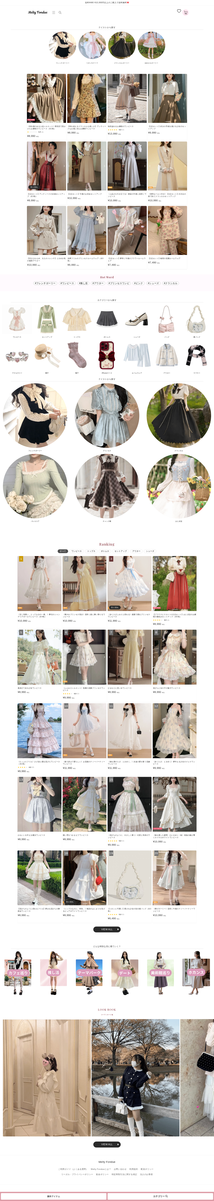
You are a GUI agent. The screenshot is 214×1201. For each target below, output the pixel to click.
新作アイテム (53, 1196)
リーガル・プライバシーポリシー (77, 1174)
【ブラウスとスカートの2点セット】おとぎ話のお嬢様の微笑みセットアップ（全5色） (174, 615)
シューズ (150, 551)
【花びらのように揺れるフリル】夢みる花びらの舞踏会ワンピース (39, 910)
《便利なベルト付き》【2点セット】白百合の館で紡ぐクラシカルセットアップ (167, 195)
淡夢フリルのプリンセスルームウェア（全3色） (86, 259)
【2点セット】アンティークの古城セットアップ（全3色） (46, 195)
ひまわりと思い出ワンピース (120, 688)
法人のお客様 (146, 1174)
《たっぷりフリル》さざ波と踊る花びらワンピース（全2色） (39, 763)
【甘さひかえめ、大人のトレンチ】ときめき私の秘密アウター (46, 259)
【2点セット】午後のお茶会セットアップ (85, 194)
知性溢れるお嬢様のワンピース (120, 126)
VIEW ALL (107, 1144)
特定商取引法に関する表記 (124, 1174)
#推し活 (83, 283)
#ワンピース (67, 283)
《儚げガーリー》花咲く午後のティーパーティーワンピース (174, 910)
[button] (54, 12)
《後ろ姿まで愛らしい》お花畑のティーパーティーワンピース (84, 763)
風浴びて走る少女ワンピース (30, 688)
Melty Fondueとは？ (101, 1169)
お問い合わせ (120, 1169)
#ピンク (138, 283)
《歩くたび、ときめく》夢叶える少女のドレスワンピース (174, 763)
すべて (63, 551)
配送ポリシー (147, 1169)
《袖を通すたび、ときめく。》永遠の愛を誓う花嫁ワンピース (129, 763)
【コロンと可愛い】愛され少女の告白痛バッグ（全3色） (129, 910)
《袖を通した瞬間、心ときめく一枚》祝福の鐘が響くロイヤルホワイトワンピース (174, 836)
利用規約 (133, 1169)
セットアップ (121, 551)
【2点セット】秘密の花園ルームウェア (164, 258)
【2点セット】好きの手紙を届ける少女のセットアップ (167, 127)
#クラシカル (170, 283)
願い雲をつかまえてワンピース (76, 835)
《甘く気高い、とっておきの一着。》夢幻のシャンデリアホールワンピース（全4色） (39, 615)
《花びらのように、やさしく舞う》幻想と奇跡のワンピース (129, 836)
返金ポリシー (102, 1174)
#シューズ (153, 283)
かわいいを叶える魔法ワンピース (31, 835)
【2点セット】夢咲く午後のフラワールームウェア (127, 259)
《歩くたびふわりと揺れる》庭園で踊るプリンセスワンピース (129, 615)
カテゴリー (159, 1196)
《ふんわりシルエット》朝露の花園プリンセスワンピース (84, 689)
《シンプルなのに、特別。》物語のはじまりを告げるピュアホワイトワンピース (84, 910)
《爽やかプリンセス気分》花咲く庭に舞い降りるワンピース (84, 615)
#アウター (98, 283)
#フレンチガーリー (45, 283)
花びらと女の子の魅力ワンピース (167, 688)
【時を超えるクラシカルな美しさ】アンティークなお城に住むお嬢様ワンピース (87, 127)
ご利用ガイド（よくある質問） (73, 1169)
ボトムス (105, 551)
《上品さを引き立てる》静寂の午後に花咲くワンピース (127, 195)
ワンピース (76, 551)
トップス (91, 551)
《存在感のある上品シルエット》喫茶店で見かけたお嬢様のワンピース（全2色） (46, 127)
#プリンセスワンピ (119, 283)
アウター (136, 551)
